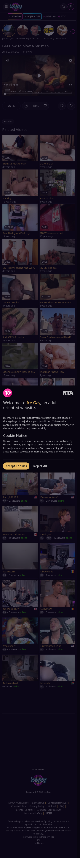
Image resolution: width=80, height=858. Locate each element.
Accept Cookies (16, 466)
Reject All (40, 466)
